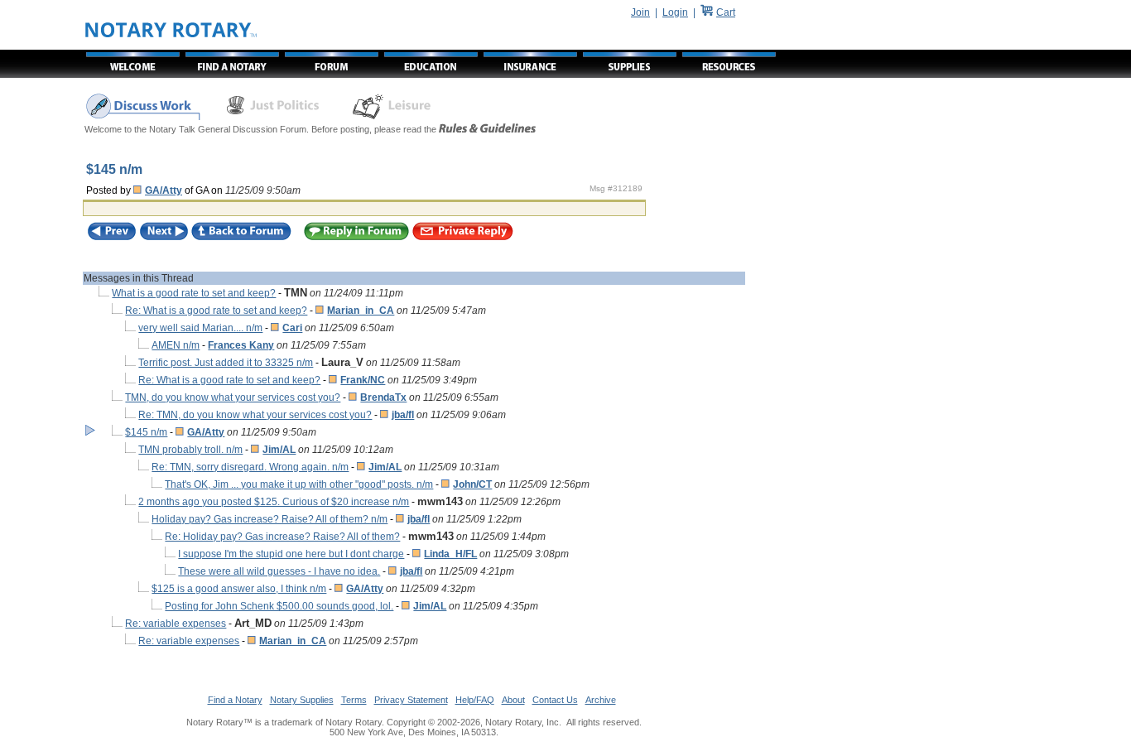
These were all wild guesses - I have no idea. (279, 571)
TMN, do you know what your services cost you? (232, 397)
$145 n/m (146, 432)
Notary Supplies (302, 700)
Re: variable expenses (175, 623)
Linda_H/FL (450, 554)
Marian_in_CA (360, 310)
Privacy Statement (411, 700)
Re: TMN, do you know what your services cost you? (255, 415)
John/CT (472, 484)
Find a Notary (235, 700)
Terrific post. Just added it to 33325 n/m (225, 362)
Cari (292, 328)
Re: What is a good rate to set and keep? (216, 310)
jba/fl (403, 415)
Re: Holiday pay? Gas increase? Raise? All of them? (282, 536)
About (513, 700)
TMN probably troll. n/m (190, 449)
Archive (600, 700)
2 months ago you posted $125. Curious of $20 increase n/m (273, 502)
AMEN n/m (176, 345)
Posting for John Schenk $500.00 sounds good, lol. (279, 606)
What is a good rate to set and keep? (194, 293)
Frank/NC (362, 380)
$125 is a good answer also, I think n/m (239, 589)
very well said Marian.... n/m (200, 328)
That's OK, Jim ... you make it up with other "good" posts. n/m (299, 484)
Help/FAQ (474, 700)
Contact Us (555, 700)
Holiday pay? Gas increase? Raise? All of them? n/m (269, 519)
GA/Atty (163, 190)
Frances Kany (241, 345)
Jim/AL (279, 449)
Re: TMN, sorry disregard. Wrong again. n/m (250, 467)
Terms (354, 700)
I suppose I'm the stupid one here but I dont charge (291, 554)
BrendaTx (383, 397)
